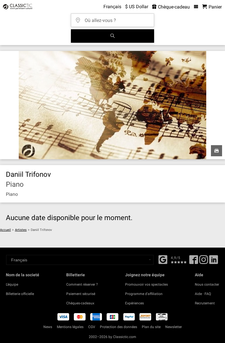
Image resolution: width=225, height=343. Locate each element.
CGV (91, 327)
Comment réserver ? (82, 284)
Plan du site (151, 327)
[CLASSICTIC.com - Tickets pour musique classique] (16, 6)
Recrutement (205, 303)
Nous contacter (207, 284)
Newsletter (173, 327)
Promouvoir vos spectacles (146, 284)
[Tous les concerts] (112, 36)
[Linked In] (213, 262)
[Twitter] (203, 262)
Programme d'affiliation (144, 294)
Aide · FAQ (203, 294)
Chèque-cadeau (173, 7)
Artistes (21, 230)
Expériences (134, 303)
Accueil (5, 230)
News (47, 327)
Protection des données (118, 327)
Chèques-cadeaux (80, 303)
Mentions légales (70, 327)
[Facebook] (162, 259)
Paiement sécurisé (80, 294)
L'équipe (12, 284)
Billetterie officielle (20, 294)
